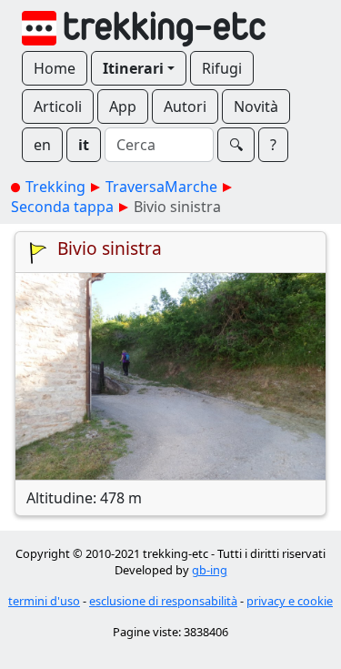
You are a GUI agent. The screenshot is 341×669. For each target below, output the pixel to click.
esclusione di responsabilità (163, 601)
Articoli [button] (58, 106)
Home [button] (54, 68)
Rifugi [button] (222, 68)
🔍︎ (236, 145)
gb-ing (209, 570)
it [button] (83, 145)
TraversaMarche (161, 187)
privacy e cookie (289, 601)
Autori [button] (185, 106)
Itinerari (133, 68)
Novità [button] (256, 106)
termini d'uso (44, 601)
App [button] (122, 106)
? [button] (273, 145)
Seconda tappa (62, 207)
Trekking (55, 187)
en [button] (42, 145)
